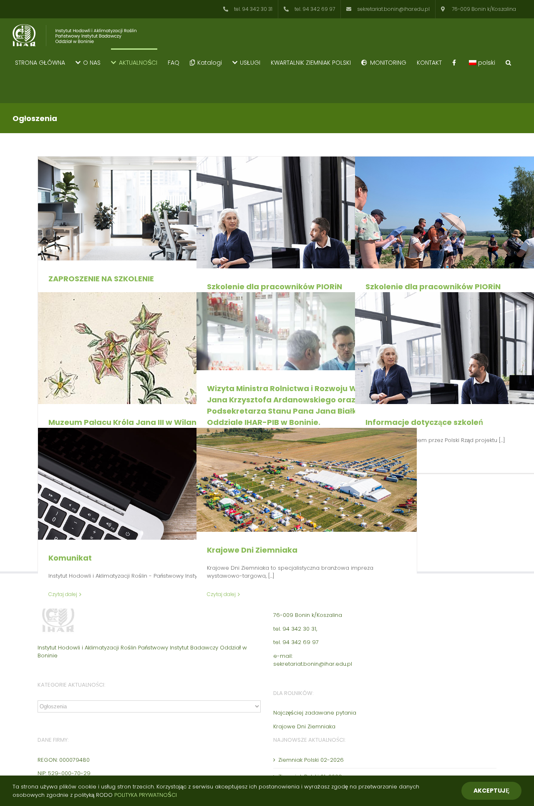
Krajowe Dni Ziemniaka (252, 550)
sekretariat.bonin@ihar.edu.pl (312, 664)
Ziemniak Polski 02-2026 (311, 760)
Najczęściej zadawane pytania (314, 713)
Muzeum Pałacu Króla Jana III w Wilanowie (131, 422)
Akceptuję (491, 790)
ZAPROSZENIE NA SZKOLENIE (101, 278)
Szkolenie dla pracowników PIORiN (274, 286)
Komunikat (70, 558)
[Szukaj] (508, 62)
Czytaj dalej (62, 594)
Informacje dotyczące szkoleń (424, 422)
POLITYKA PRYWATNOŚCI (145, 795)
